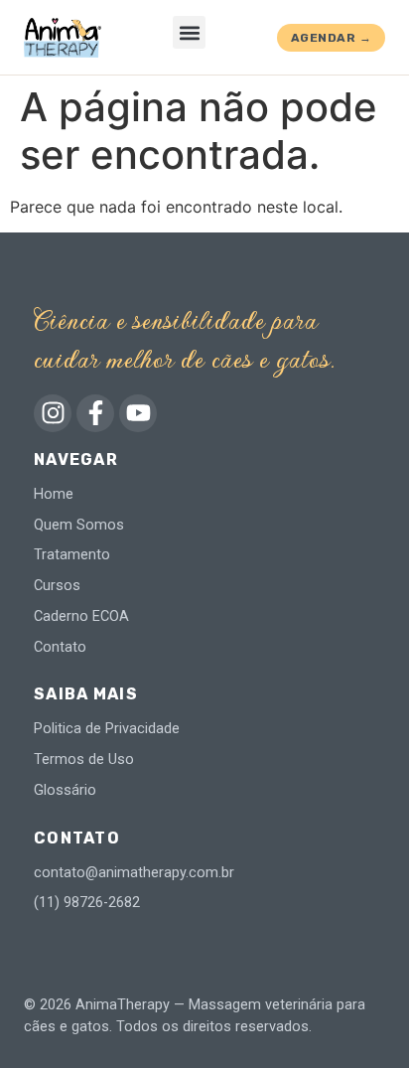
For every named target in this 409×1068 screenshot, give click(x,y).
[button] (189, 32)
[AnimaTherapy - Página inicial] (62, 38)
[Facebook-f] (95, 413)
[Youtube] (138, 413)
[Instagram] (52, 413)
